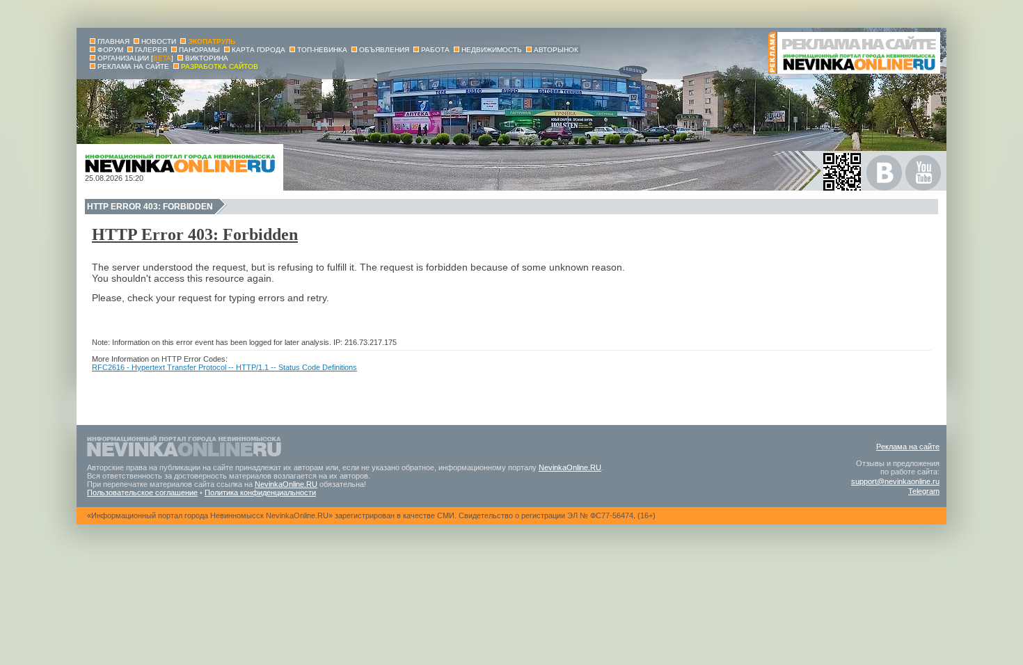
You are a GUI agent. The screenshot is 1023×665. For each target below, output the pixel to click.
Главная (113, 41)
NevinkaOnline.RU (570, 467)
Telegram (923, 491)
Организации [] (135, 58)
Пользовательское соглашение (142, 492)
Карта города (258, 50)
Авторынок (556, 50)
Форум (110, 50)
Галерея (151, 50)
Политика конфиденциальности (260, 492)
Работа (435, 50)
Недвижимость (491, 50)
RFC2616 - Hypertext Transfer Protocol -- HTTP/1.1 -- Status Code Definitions (224, 367)
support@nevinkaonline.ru (895, 481)
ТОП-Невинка (322, 50)
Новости (158, 41)
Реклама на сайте (907, 446)
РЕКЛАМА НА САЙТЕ (133, 66)
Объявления (384, 50)
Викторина (206, 58)
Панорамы (199, 50)
